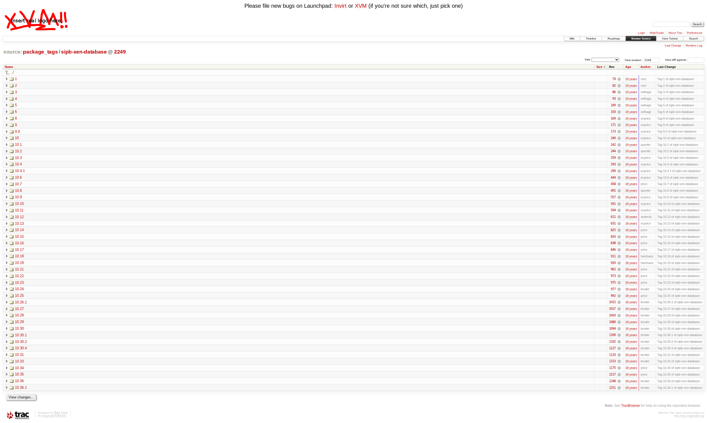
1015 (612, 302)
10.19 (19, 263)
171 (613, 125)
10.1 (18, 144)
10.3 (18, 158)
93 (614, 99)
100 (613, 105)
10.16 (19, 243)
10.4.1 (20, 171)
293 (613, 164)
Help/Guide (657, 32)
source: (12, 52)
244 (613, 151)
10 (17, 138)
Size (599, 66)
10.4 (18, 164)
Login (641, 32)
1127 (612, 348)
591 (613, 204)
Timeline (591, 38)
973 (613, 276)
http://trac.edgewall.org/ (689, 415)
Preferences (694, 32)
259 (613, 158)
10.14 (19, 230)
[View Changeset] (619, 79)
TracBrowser (630, 405)
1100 (612, 335)
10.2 (18, 151)
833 (613, 237)
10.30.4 (21, 348)
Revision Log (694, 45)
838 (613, 243)
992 (613, 296)
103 (613, 112)
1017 (612, 309)
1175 (612, 368)
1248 (612, 381)
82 (614, 86)
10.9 (18, 197)
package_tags (40, 52)
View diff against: (676, 59)
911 (613, 256)
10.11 (19, 210)
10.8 (18, 191)
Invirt (340, 6)
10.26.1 (21, 302)
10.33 (19, 361)
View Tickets (670, 38)
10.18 (19, 256)
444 (613, 177)
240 (613, 138)
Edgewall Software (54, 415)
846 (613, 250)
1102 (612, 341)
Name (9, 66)
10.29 (19, 322)
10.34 (19, 368)
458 (613, 184)
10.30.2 (21, 342)
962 (613, 269)
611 (613, 217)
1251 (612, 388)
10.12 (19, 217)
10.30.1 (21, 335)
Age (628, 66)
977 (613, 289)
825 (613, 230)
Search (693, 38)
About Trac (675, 32)
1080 (612, 322)
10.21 (19, 269)
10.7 (18, 184)
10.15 (19, 236)
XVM (361, 6)
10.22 (19, 276)
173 (613, 131)
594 (613, 210)
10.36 (19, 381)
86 (614, 92)
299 (613, 171)
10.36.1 (21, 387)
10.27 (19, 309)
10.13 (19, 223)
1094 (612, 329)
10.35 (19, 374)
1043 (612, 315)
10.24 (19, 289)
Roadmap (614, 38)
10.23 (19, 283)
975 (613, 282)
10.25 (19, 296)
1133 (612, 355)
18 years (631, 164)
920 (613, 263)
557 (613, 197)
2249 (120, 52)
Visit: (588, 59)
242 (613, 145)
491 (613, 190)
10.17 (19, 250)
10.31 (19, 355)
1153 (612, 361)
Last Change (673, 45)
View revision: (633, 59)
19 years (631, 79)
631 (613, 223)
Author (645, 66)
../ (12, 72)
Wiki (571, 38)
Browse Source (641, 38)
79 (614, 79)
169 (613, 118)
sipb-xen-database (84, 52)
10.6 (18, 177)
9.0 (17, 131)
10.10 (19, 204)
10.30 (19, 328)
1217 (612, 374)
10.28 (19, 315)
